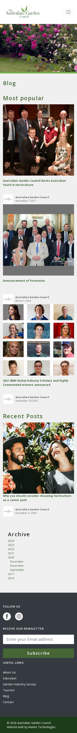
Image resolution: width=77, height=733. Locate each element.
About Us (9, 672)
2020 (11, 557)
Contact (8, 702)
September (17, 570)
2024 (11, 541)
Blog (6, 696)
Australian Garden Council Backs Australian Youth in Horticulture (34, 183)
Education (9, 678)
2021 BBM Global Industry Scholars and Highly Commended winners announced (35, 383)
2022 (11, 549)
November (17, 566)
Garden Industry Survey (19, 684)
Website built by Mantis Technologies (31, 727)
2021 (11, 553)
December (16, 561)
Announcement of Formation (24, 280)
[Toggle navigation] (68, 12)
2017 (11, 574)
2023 (11, 545)
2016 (11, 578)
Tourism (8, 690)
